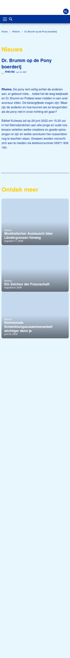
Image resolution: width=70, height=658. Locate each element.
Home (4, 31)
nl (66, 11)
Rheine (16, 31)
